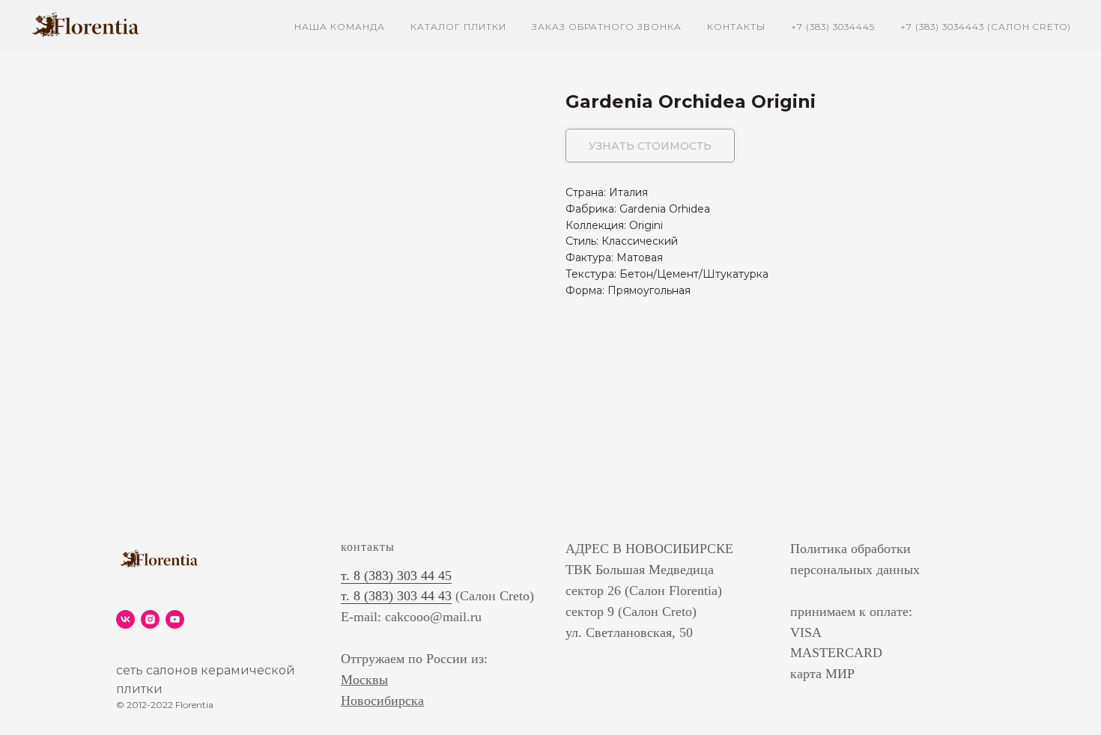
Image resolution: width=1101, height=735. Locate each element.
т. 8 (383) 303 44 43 (396, 595)
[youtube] (175, 619)
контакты (736, 26)
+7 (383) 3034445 (833, 26)
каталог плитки (458, 26)
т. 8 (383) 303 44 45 (396, 575)
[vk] (125, 619)
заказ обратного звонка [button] (607, 26)
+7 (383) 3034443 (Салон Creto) (985, 26)
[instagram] (150, 619)
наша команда (339, 26)
